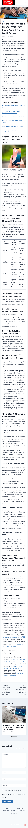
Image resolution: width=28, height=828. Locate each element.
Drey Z (4, 36)
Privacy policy (21, 810)
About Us (7, 808)
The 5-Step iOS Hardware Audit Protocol (12, 126)
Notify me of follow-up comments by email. (13, 794)
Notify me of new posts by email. (12, 798)
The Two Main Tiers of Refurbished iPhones (13, 116)
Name (4, 772)
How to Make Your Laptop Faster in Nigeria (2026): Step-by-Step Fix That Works (13, 727)
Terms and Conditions (9, 810)
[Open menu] (25, 3)
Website (5, 785)
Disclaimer (20, 808)
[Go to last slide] (4, 720)
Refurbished (11, 678)
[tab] (11, 736)
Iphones (5, 678)
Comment (6, 754)
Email (4, 779)
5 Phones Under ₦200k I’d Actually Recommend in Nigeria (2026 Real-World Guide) (7, 690)
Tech (3, 21)
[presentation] (14, 714)
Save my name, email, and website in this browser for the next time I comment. (13, 789)
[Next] (24, 720)
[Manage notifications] (25, 825)
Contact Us (14, 813)
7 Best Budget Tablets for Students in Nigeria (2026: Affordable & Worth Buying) (21, 690)
